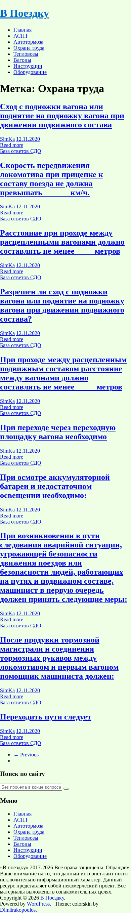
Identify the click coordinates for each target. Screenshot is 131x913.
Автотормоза (28, 42)
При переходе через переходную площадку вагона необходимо (58, 432)
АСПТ (20, 36)
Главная (22, 30)
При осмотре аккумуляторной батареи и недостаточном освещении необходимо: (55, 486)
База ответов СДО (20, 151)
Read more (11, 145)
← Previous (26, 754)
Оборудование (30, 72)
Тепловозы (25, 54)
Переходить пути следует (45, 716)
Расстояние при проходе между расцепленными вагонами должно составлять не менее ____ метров (62, 242)
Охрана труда (28, 48)
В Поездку (24, 13)
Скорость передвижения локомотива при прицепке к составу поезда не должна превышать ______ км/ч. (51, 179)
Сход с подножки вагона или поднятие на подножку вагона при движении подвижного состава (62, 115)
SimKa (7, 139)
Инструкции (27, 66)
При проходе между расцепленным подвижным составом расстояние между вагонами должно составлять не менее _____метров (63, 373)
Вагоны (22, 60)
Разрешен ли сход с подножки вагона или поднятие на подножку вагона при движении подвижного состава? (62, 305)
